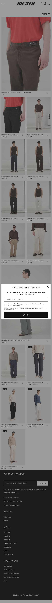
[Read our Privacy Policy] (46, 309)
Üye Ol (26, 315)
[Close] (48, 286)
